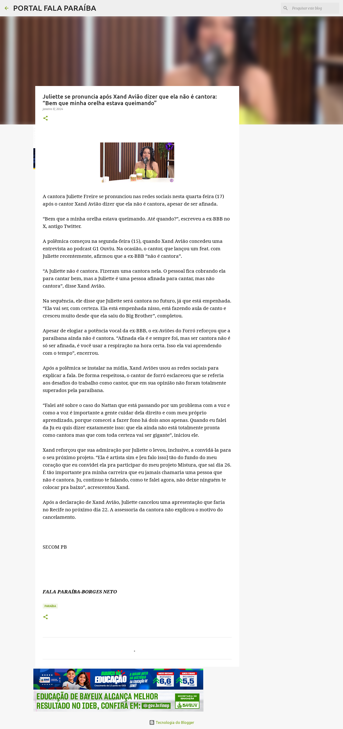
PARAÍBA (50, 606)
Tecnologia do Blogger (174, 722)
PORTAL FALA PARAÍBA (54, 8)
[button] (45, 118)
